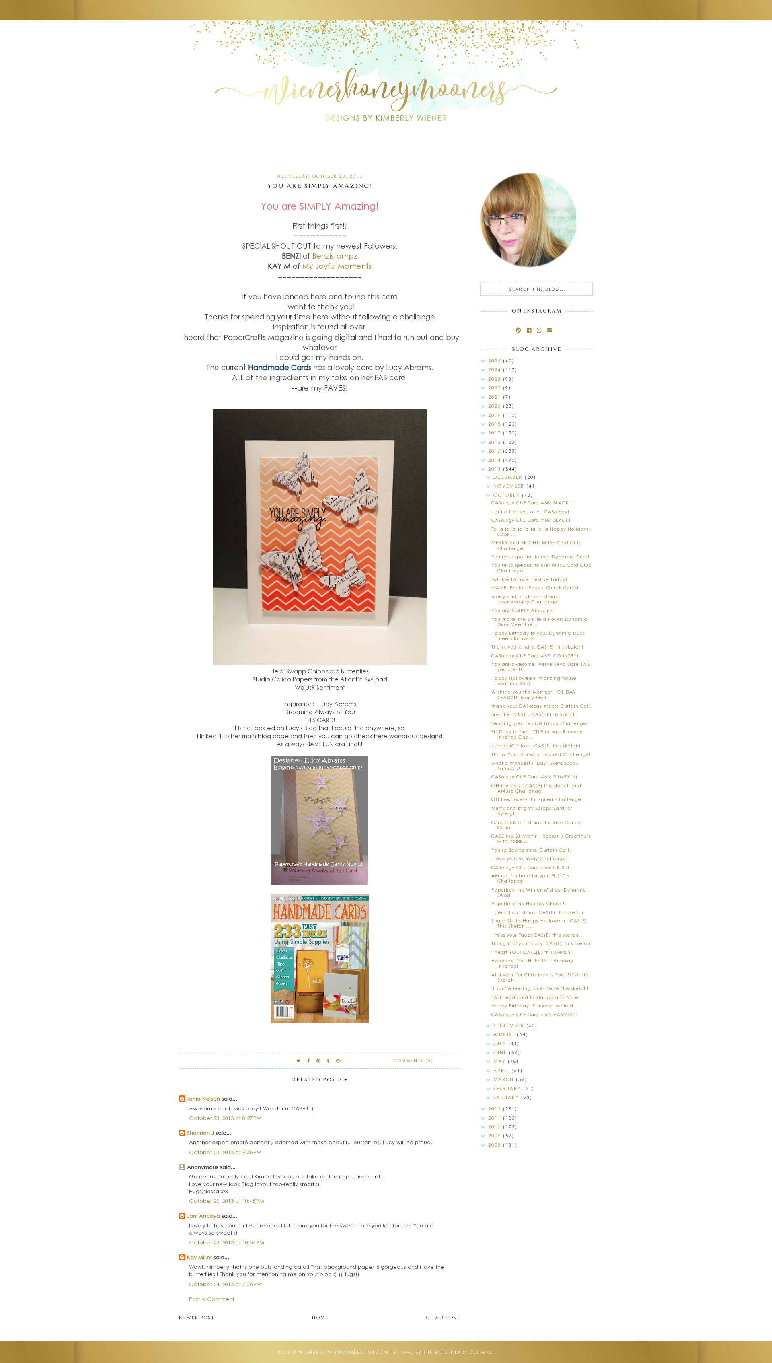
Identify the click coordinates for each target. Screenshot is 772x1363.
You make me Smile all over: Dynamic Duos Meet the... (539, 621)
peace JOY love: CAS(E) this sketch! (536, 746)
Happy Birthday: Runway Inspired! (533, 1006)
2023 (495, 379)
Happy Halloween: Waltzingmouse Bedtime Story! (534, 680)
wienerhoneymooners (331, 1352)
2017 (495, 433)
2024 (495, 369)
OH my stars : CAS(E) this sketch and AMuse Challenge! (536, 788)
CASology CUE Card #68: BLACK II (532, 503)
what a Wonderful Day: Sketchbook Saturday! (534, 765)
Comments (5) (413, 1060)
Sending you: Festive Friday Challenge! (539, 723)
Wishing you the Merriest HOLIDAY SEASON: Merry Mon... (533, 694)
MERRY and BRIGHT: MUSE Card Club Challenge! (536, 545)
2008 (495, 1145)
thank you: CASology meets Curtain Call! (541, 706)
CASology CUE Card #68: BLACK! (531, 520)
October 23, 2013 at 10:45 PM (226, 1200)
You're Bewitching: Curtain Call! (531, 850)
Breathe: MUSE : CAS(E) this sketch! (534, 714)
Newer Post (197, 1318)
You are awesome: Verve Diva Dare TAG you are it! (541, 666)
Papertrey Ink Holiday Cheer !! (528, 903)
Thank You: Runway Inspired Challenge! (541, 754)
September (509, 1025)
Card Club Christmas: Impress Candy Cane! (536, 824)
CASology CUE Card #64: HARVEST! (534, 1014)
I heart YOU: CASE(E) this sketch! (531, 952)
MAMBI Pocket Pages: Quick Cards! (535, 588)
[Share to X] (298, 1061)
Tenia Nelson (203, 1098)
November (509, 486)
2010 (495, 1127)
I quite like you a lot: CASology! (530, 512)
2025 (495, 361)
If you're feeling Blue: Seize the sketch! (540, 988)
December (509, 477)
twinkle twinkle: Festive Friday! (529, 579)
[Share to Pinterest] (318, 1061)
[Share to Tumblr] (328, 1061)
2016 (495, 442)
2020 (495, 406)
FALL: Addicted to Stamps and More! (535, 997)
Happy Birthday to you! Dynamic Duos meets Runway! (538, 635)
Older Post (443, 1318)
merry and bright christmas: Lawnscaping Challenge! (525, 599)
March (504, 1079)
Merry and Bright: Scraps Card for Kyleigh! (531, 810)
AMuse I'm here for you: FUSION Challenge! (530, 878)
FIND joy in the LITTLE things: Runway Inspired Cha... (537, 734)
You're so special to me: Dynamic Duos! (540, 557)
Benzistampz (334, 256)
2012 (495, 1109)
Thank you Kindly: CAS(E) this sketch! (537, 647)
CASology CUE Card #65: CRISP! (530, 867)
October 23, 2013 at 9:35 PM (225, 1152)
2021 (495, 397)
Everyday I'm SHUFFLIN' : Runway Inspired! (532, 963)
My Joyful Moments (337, 266)
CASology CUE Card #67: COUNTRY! (535, 656)
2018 (495, 424)
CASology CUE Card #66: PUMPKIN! (534, 777)
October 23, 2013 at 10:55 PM (226, 1242)
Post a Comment (211, 1299)
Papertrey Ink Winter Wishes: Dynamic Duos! (538, 892)
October (507, 495)
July (500, 1043)
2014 (495, 460)
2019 (495, 415)
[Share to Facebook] (308, 1061)
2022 (495, 388)
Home (320, 1318)
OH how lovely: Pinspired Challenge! (537, 799)
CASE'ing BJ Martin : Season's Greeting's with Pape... (541, 838)
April (502, 1070)
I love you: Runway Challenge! (529, 858)
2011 (495, 1118)
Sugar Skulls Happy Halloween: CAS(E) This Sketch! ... (539, 923)
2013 (495, 469)
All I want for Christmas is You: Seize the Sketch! (540, 977)
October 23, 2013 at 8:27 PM (225, 1118)
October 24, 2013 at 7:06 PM (225, 1284)
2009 (495, 1135)
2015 (495, 451)
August (505, 1034)
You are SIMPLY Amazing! (523, 610)
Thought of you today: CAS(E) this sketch (541, 943)
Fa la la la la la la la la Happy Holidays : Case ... (541, 531)
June (501, 1052)
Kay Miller (199, 1257)
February (508, 1088)
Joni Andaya (203, 1215)
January (507, 1097)
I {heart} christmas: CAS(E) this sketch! (538, 912)
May (500, 1061)
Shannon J (200, 1133)
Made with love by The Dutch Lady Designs (430, 1352)
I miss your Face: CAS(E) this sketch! (535, 935)
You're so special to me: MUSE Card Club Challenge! (541, 567)
